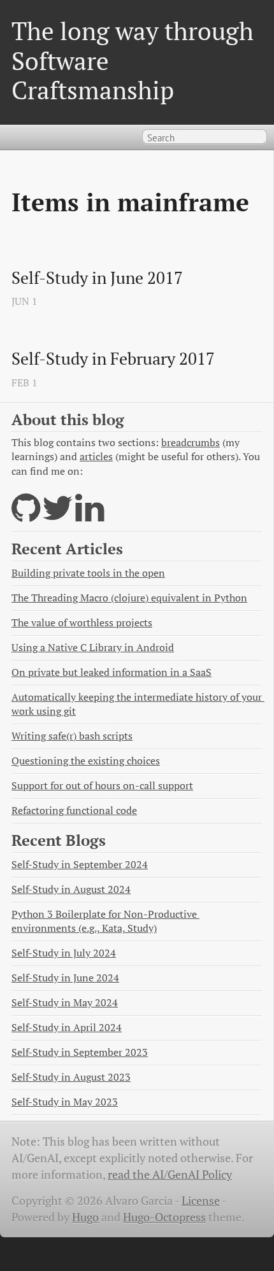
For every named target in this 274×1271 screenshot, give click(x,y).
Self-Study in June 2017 (97, 278)
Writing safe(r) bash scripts (72, 736)
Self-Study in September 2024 (79, 864)
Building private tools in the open (88, 573)
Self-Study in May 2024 (64, 1002)
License (201, 1200)
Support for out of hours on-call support (102, 785)
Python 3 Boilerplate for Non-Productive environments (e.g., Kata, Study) (105, 921)
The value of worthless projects (81, 622)
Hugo (85, 1217)
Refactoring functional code (74, 810)
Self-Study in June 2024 (65, 978)
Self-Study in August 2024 (71, 889)
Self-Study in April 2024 (66, 1027)
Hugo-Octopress (164, 1217)
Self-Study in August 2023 (71, 1077)
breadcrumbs (190, 442)
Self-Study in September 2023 (79, 1052)
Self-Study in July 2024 (63, 953)
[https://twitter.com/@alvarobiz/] (58, 516)
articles (96, 456)
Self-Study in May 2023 (64, 1102)
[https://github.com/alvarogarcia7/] (25, 516)
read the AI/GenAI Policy (170, 1174)
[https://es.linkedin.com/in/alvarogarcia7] (89, 516)
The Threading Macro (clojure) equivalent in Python (129, 598)
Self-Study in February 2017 (113, 359)
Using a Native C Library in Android (92, 647)
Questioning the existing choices (85, 761)
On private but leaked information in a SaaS (111, 672)
